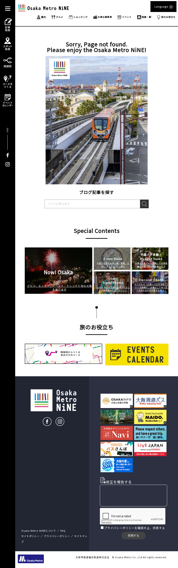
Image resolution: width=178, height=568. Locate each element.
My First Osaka (151, 256)
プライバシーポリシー (119, 528)
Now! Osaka (58, 272)
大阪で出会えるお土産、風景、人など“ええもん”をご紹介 (113, 264)
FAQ (63, 530)
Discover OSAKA (151, 280)
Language (161, 6)
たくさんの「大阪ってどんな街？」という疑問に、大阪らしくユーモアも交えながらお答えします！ (151, 287)
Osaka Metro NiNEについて (38, 530)
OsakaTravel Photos (113, 280)
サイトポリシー (30, 536)
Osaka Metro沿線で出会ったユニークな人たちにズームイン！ (113, 289)
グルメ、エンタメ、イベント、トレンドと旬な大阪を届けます (59, 287)
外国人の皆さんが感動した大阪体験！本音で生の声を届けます (151, 264)
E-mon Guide (113, 259)
